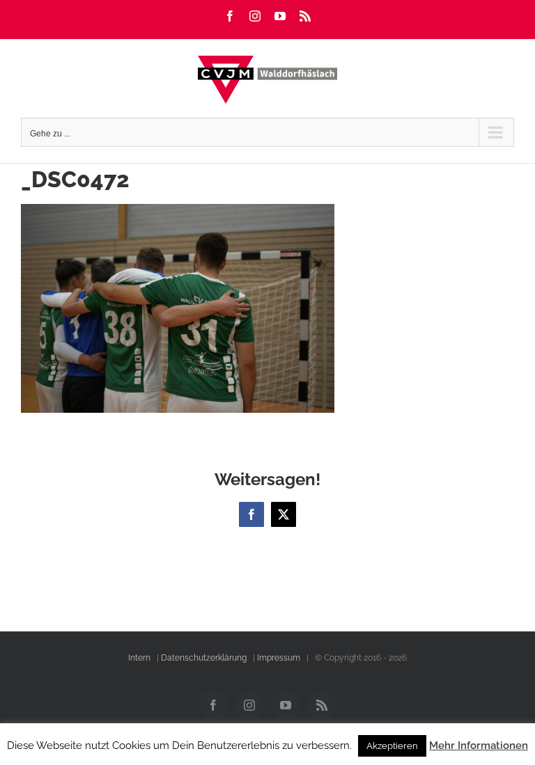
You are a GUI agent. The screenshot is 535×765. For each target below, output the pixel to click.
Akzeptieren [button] (392, 746)
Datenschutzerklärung (204, 658)
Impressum (278, 658)
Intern (139, 658)
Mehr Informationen (478, 745)
